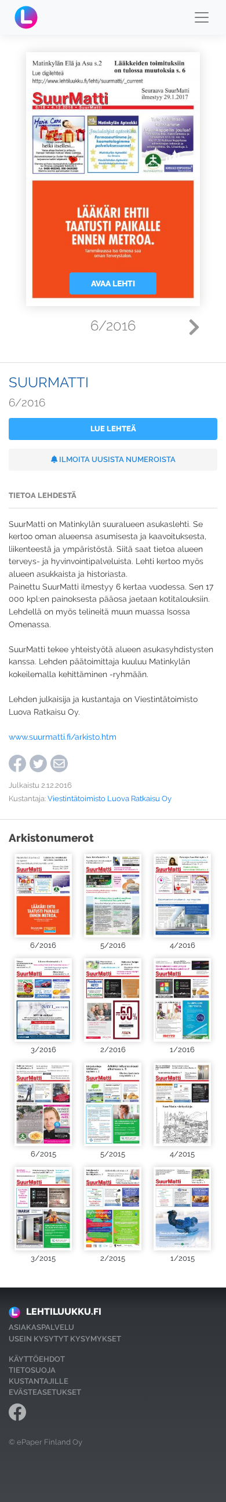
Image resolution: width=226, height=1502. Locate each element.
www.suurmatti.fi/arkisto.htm (62, 736)
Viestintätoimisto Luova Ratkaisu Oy (110, 798)
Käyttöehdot (37, 1359)
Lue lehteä (113, 428)
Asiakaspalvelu (41, 1327)
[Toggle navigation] (201, 17)
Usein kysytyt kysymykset (65, 1338)
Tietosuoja (32, 1370)
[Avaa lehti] (43, 895)
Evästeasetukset (45, 1392)
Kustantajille (38, 1381)
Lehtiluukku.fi (63, 1311)
